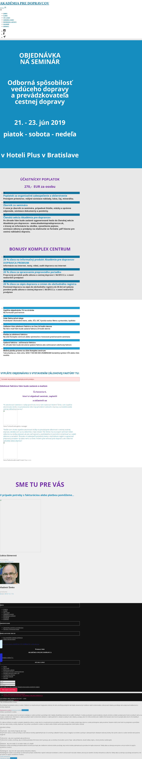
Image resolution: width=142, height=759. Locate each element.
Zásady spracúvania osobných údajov (29, 687)
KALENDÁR (6, 24)
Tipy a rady (6, 668)
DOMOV (5, 13)
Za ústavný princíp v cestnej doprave (13, 671)
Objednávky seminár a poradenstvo (13, 627)
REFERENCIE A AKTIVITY (10, 22)
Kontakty (5, 678)
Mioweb (16, 700)
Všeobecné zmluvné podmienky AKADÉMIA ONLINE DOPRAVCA (23, 695)
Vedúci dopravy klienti (9, 639)
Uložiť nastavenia (5, 756)
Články (5, 666)
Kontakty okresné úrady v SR (11, 673)
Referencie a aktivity (8, 670)
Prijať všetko (25, 710)
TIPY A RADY (6, 17)
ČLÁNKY (5, 15)
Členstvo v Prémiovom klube (11, 629)
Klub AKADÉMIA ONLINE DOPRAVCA (13, 638)
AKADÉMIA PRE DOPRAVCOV (24, 3)
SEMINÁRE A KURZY (8, 20)
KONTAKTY (6, 26)
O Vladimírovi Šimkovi (9, 675)
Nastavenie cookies (6, 710)
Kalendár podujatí (8, 676)
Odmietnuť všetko (17, 710)
